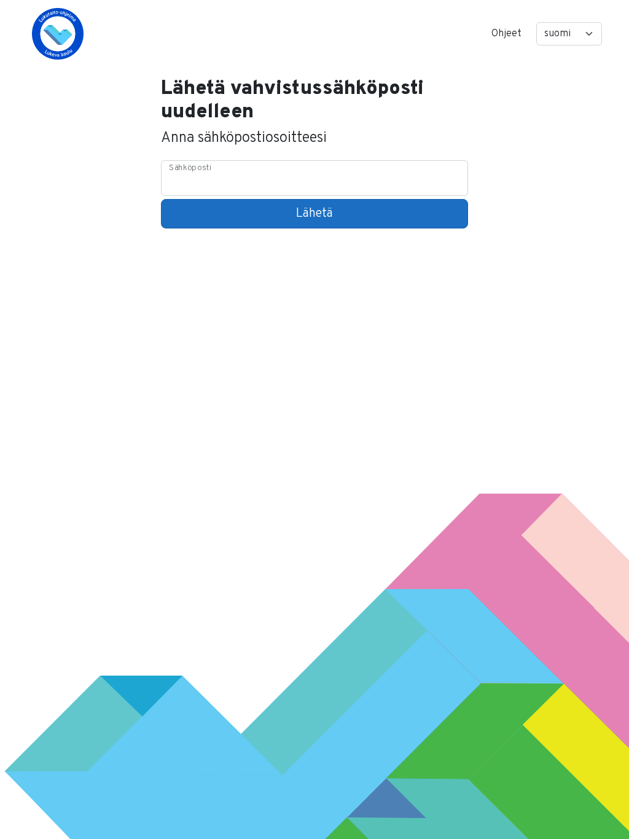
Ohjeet (506, 34)
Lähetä (314, 214)
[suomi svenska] (569, 33)
